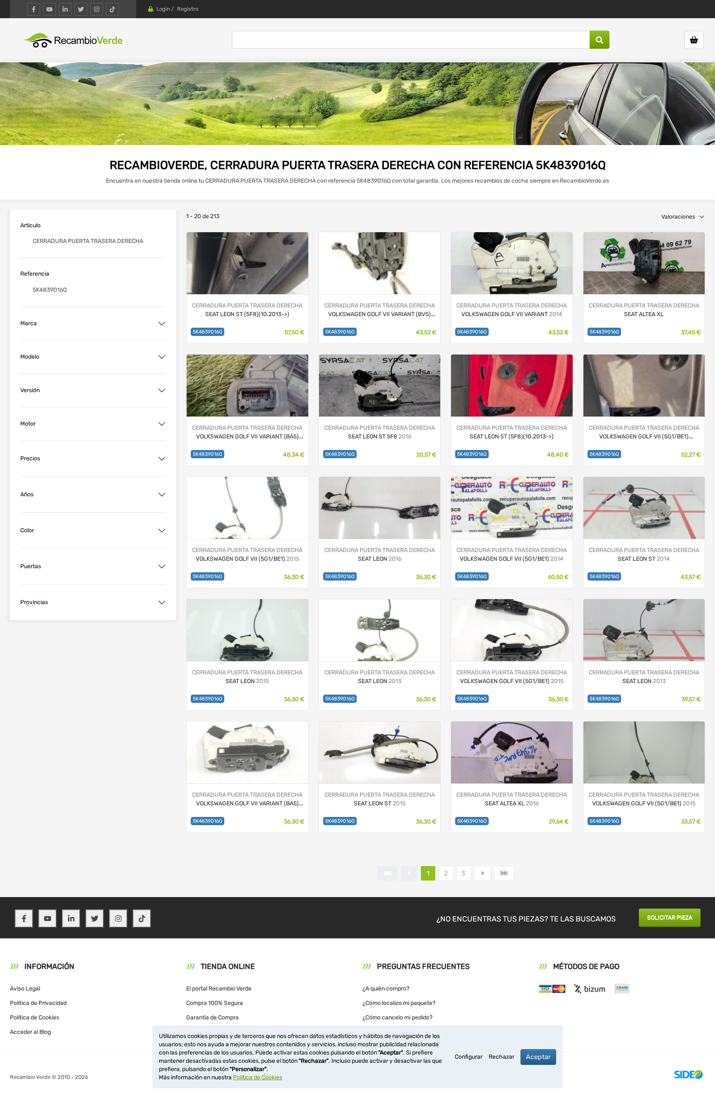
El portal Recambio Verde (219, 988)
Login (163, 9)
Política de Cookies (34, 1017)
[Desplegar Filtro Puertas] (162, 566)
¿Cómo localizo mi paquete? (398, 1003)
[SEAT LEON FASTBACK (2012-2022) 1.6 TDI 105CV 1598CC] (380, 629)
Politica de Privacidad (38, 1003)
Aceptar (538, 1057)
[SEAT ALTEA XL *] (644, 262)
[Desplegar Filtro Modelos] (162, 357)
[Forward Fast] (504, 873)
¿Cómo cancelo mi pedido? (397, 1017)
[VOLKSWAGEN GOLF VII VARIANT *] (247, 384)
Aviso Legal (25, 988)
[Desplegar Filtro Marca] (162, 323)
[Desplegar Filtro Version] (162, 390)
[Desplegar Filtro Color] (162, 530)
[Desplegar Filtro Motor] (162, 424)
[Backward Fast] (388, 873)
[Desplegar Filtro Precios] (162, 459)
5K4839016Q (207, 332)
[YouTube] (49, 9)
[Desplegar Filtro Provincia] (162, 602)
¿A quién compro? (385, 988)
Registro (187, 9)
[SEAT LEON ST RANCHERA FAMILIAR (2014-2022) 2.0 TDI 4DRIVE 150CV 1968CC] (644, 507)
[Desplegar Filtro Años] (162, 494)
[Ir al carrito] (694, 40)
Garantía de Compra (212, 1017)
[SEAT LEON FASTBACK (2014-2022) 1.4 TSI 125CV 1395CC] (247, 629)
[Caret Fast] (409, 873)
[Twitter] (80, 9)
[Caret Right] (482, 873)
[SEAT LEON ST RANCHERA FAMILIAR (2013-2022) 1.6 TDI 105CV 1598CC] (380, 751)
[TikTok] (112, 9)
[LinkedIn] (65, 9)
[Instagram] (96, 9)
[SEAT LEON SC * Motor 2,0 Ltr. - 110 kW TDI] (247, 262)
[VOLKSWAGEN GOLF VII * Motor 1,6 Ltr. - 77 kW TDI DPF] (644, 384)
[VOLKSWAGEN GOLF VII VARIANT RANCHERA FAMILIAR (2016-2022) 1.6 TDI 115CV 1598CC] (512, 262)
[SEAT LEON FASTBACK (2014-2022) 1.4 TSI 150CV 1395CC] (380, 507)
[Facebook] (33, 9)
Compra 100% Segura (214, 1003)
